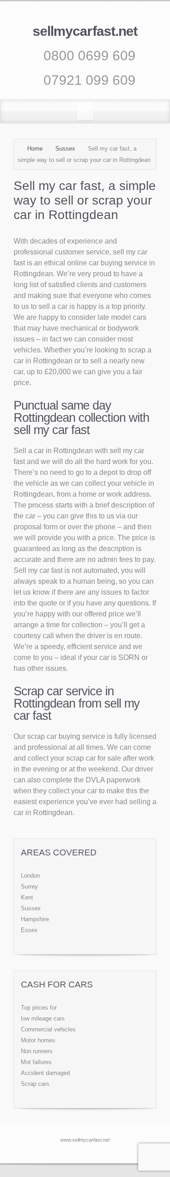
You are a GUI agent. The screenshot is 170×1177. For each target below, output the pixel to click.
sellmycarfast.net (85, 31)
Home (35, 148)
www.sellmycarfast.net (85, 1140)
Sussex (65, 148)
